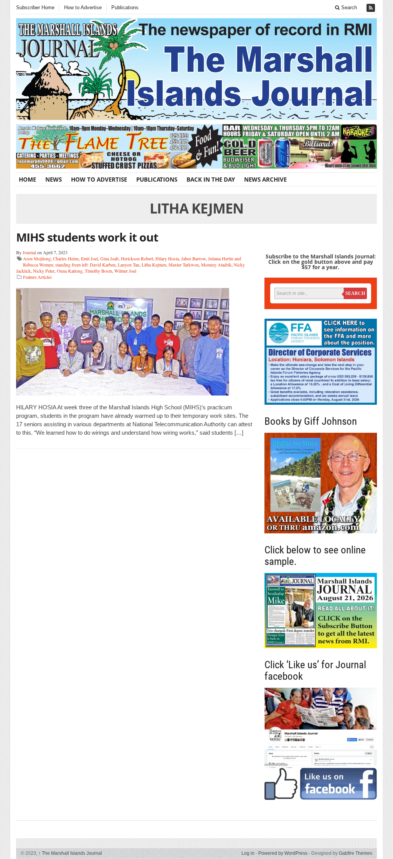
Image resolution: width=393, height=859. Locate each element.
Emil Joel (89, 258)
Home (27, 179)
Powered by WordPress (282, 853)
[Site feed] (371, 7)
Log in (247, 853)
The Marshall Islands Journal (70, 853)
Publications (125, 7)
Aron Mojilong (37, 258)
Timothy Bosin (98, 271)
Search (348, 7)
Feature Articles (37, 277)
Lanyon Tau (128, 265)
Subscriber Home (35, 7)
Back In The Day (211, 179)
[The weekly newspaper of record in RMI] (196, 69)
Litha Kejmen (154, 265)
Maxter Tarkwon (183, 265)
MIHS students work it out (87, 237)
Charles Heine (66, 258)
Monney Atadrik (216, 265)
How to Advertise (83, 7)
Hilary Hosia (167, 258)
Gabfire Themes (355, 853)
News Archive (265, 179)
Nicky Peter (43, 271)
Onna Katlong (70, 271)
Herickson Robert (137, 258)
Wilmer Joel (125, 271)
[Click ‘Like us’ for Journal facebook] (320, 744)
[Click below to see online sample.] (320, 611)
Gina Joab (109, 258)
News (53, 179)
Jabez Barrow (193, 258)
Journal (29, 252)
